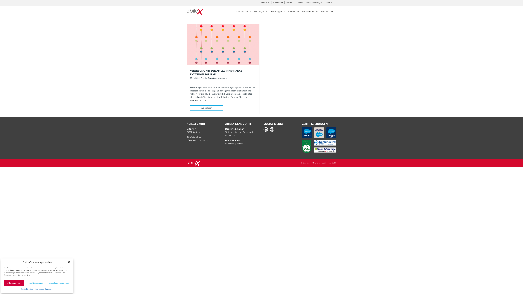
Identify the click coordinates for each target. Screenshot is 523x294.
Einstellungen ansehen (59, 283)
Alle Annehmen (14, 283)
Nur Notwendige (36, 283)
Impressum (49, 289)
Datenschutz (39, 289)
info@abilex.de (195, 137)
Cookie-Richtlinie (27, 289)
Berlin (238, 132)
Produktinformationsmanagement (214, 78)
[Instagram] (272, 129)
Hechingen (230, 135)
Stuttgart (229, 132)
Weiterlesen (206, 108)
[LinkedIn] (266, 129)
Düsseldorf (248, 132)
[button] (69, 262)
